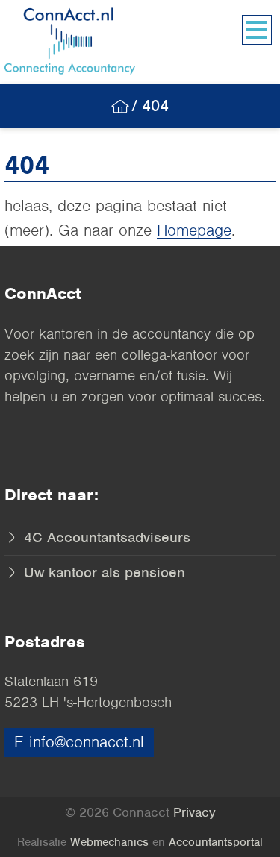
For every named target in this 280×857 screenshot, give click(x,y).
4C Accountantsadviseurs (104, 537)
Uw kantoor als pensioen (102, 572)
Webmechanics (109, 842)
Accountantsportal (216, 842)
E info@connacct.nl (79, 742)
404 (155, 105)
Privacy (194, 812)
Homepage (194, 230)
